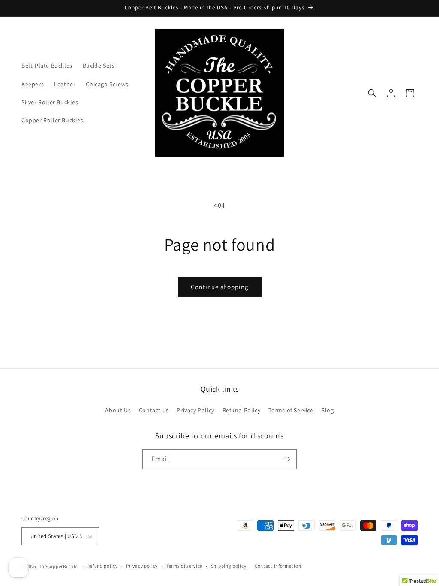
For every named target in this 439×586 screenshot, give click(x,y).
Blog (327, 410)
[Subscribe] (286, 459)
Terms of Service (290, 410)
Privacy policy (142, 566)
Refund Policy (242, 410)
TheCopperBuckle (58, 566)
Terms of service (184, 566)
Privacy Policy (195, 410)
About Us (118, 410)
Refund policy (102, 566)
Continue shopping (220, 287)
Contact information (278, 566)
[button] (372, 93)
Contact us (154, 410)
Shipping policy (229, 566)
